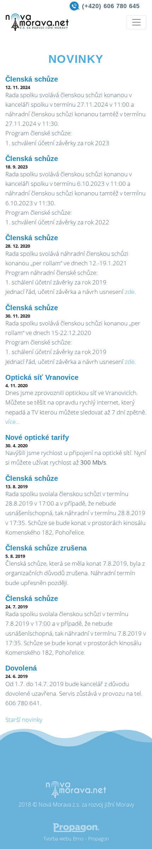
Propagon (98, 838)
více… (12, 422)
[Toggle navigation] (136, 22)
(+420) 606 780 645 (111, 6)
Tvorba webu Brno (63, 838)
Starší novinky (23, 719)
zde (129, 292)
